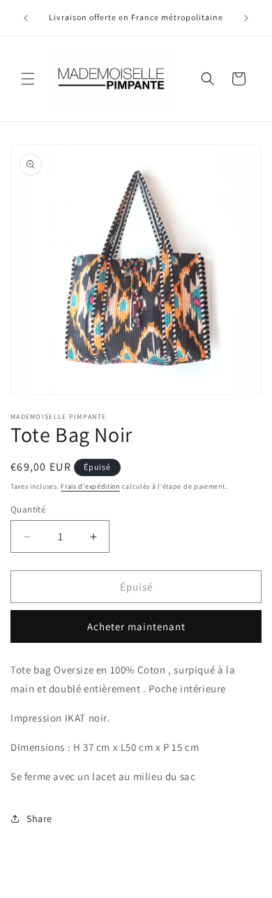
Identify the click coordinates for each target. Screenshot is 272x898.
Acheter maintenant (136, 626)
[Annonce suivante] (246, 18)
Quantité (27, 509)
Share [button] (39, 818)
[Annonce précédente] (25, 18)
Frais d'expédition (90, 486)
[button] (28, 78)
